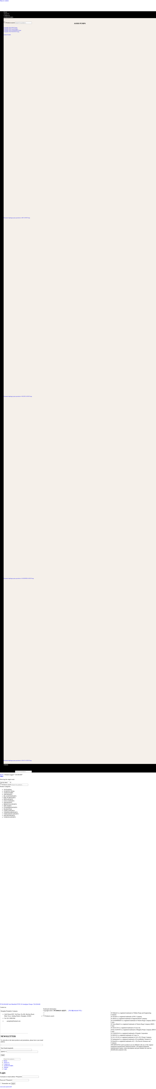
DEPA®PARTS (8, 799)
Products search (10, 23)
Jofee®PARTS (8, 802)
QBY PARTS (7, 806)
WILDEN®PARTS (9, 815)
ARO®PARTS (8, 794)
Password (6, 1080)
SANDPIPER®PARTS (10, 807)
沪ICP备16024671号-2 (75, 1010)
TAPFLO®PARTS (9, 810)
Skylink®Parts (8, 809)
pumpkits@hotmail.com (13, 1021)
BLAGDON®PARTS (10, 796)
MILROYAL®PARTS (10, 804)
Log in (13, 1083)
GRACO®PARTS (9, 801)
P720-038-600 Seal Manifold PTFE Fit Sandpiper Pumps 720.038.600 (20, 1004)
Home (5, 12)
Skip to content (4, 1)
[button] (1, 776)
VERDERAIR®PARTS (11, 812)
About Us (6, 14)
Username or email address (11, 1076)
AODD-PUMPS (8, 17)
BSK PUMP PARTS (10, 797)
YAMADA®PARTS (10, 817)
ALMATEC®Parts (9, 791)
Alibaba (6, 765)
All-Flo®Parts (8, 789)
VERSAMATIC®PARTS (11, 814)
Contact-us (7, 15)
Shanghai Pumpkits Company (9, 1011)
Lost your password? (6, 1086)
